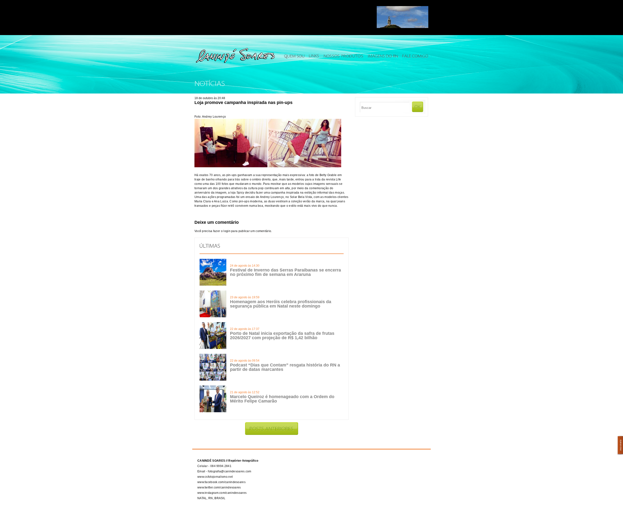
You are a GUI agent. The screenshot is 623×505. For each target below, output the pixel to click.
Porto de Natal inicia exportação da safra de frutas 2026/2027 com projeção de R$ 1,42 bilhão (282, 335)
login (226, 231)
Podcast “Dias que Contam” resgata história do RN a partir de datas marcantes (285, 367)
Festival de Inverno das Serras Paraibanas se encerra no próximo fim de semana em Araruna (285, 272)
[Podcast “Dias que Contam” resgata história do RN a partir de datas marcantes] (213, 379)
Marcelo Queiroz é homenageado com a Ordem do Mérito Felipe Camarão (282, 398)
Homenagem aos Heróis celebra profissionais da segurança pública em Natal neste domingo (280, 304)
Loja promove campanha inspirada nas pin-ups (243, 102)
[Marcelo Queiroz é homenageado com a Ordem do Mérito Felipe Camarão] (213, 411)
